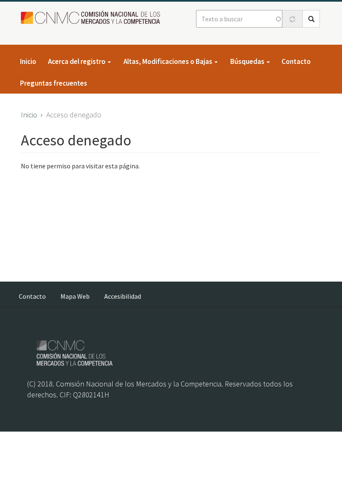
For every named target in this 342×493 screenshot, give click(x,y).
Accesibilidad (122, 296)
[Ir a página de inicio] (93, 17)
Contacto (296, 61)
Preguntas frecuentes (53, 83)
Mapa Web (75, 296)
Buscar (311, 19)
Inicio (28, 61)
